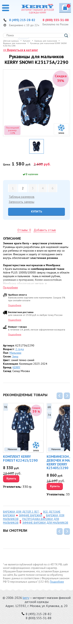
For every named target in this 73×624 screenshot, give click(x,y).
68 (49, 407)
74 (49, 415)
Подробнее (14, 305)
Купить (36, 211)
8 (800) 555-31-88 (56, 20)
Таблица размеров (21, 197)
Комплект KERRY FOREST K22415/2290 (20, 458)
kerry (26, 598)
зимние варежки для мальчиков (45, 522)
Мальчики (15, 353)
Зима (15, 356)
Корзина (68, 5)
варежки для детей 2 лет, (21, 512)
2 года (19, 349)
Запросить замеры (21, 202)
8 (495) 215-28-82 (22, 20)
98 (5, 407)
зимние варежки (30, 515)
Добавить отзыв (45, 230)
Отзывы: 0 (24, 230)
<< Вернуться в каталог (20, 50)
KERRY (16, 367)
